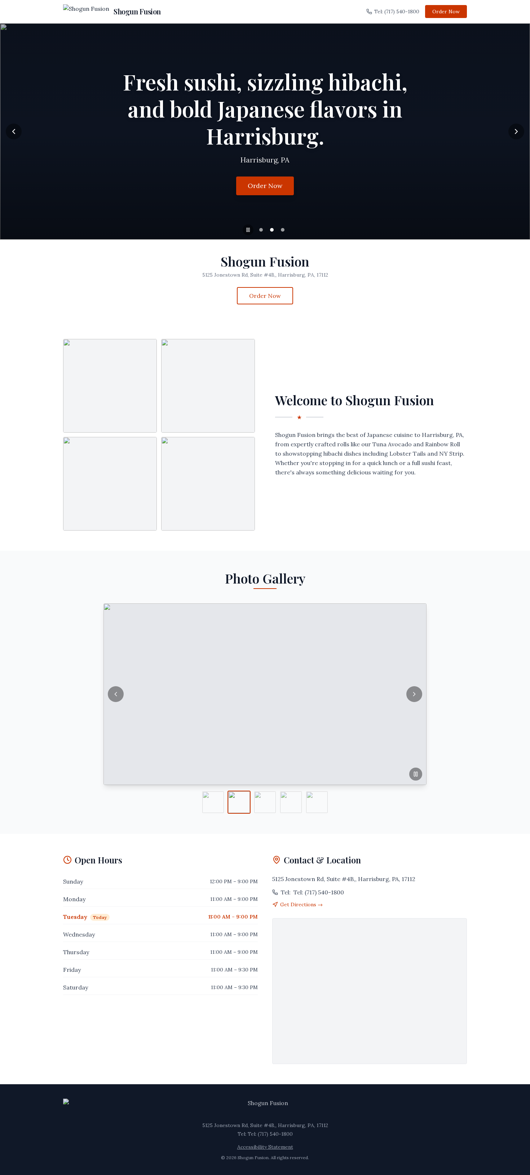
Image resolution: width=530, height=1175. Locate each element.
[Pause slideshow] (248, 229)
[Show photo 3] (265, 802)
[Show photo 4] (290, 802)
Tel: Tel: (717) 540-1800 (265, 1134)
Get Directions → (301, 904)
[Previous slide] (14, 131)
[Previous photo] (116, 694)
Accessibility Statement (265, 1147)
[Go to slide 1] (261, 229)
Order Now (446, 11)
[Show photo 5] (316, 802)
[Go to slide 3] (282, 229)
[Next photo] (414, 694)
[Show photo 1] (213, 802)
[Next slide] (516, 131)
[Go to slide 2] (272, 229)
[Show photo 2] (239, 802)
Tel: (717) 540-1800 (396, 11)
